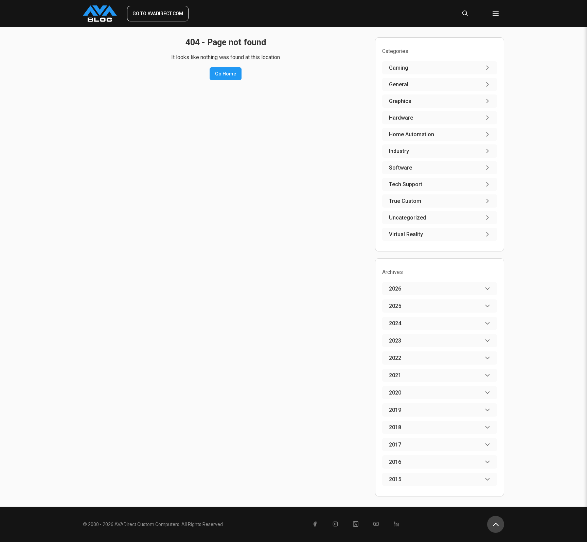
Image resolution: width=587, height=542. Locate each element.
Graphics (400, 101)
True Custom (405, 201)
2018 (395, 427)
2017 (395, 444)
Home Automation (411, 134)
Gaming (398, 68)
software (400, 167)
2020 (395, 392)
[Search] (465, 14)
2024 (395, 323)
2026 (395, 288)
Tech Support (405, 184)
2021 (395, 375)
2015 (395, 479)
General (398, 84)
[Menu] (495, 14)
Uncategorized (407, 217)
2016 (395, 462)
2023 (395, 340)
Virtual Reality (406, 234)
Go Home (225, 73)
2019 (395, 410)
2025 (395, 306)
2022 (395, 358)
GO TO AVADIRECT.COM (157, 13)
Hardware (401, 118)
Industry (399, 151)
